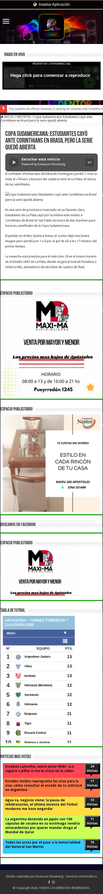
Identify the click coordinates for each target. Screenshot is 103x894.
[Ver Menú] (6, 22)
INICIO (8, 117)
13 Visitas (92, 802)
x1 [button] (90, 162)
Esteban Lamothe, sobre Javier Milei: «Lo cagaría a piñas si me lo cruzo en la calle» (39, 769)
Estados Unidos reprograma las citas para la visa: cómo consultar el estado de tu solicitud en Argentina (43, 785)
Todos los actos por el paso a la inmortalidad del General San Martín (42, 844)
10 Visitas (92, 844)
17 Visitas (92, 783)
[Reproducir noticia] (14, 162)
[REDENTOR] (51, 27)
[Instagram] (53, 882)
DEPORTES (24, 117)
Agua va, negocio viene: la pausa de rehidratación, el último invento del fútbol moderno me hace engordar (41, 804)
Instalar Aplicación (54, 4)
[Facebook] (49, 882)
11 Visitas (92, 821)
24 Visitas (92, 768)
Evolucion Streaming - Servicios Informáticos (66, 876)
